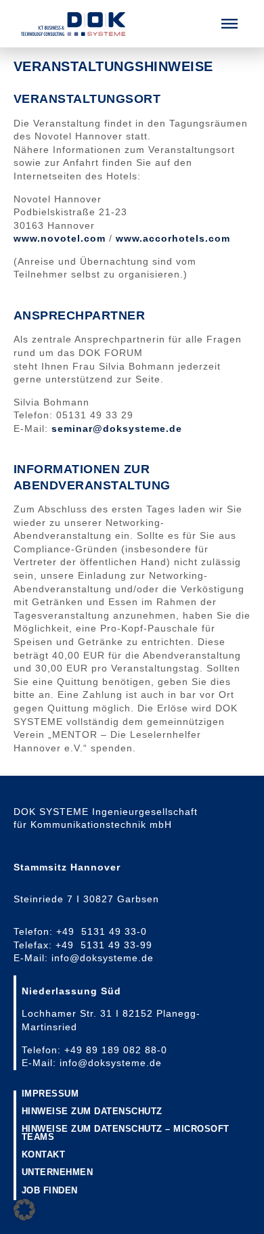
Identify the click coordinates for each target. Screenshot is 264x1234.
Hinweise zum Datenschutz (92, 1112)
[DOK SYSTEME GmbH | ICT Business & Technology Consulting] (73, 24)
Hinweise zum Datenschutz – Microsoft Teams (125, 1133)
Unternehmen (57, 1172)
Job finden (50, 1191)
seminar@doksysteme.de (116, 428)
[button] (229, 24)
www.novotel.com (60, 238)
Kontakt (44, 1155)
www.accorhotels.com (173, 238)
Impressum (50, 1094)
